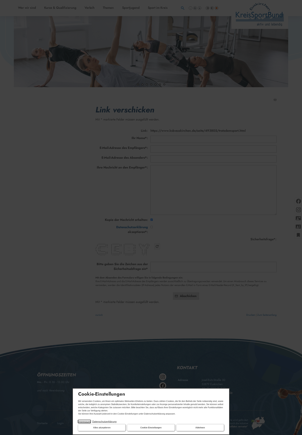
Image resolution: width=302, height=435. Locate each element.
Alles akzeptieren (101, 427)
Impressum (84, 421)
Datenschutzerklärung (104, 421)
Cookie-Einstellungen (150, 427)
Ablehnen (200, 427)
